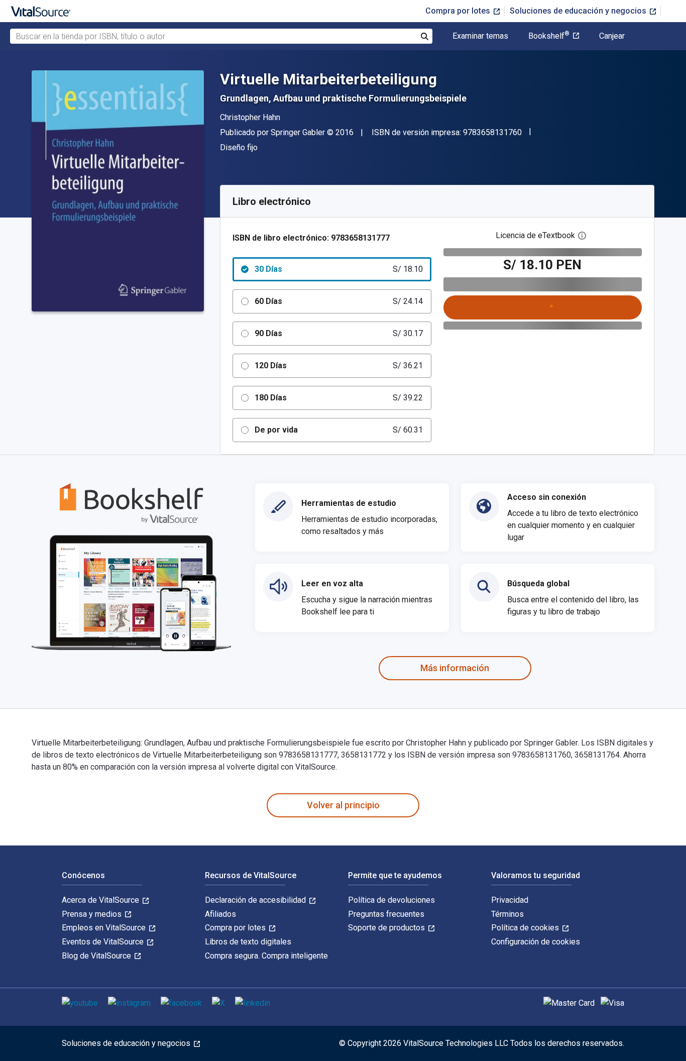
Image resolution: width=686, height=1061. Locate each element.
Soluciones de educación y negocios (579, 11)
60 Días (339, 301)
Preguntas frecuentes (386, 914)
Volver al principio (343, 805)
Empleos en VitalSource (105, 927)
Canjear (612, 36)
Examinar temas (480, 36)
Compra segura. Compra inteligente (266, 956)
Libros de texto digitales (248, 941)
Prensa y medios (93, 914)
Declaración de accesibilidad (256, 900)
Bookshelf (548, 36)
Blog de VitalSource (97, 956)
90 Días (339, 333)
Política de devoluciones (391, 900)
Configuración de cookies (535, 941)
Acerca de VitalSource (101, 900)
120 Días (339, 365)
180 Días (339, 397)
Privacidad (509, 900)
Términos (507, 914)
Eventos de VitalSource (104, 941)
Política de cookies (526, 927)
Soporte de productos (387, 927)
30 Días (339, 269)
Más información (454, 668)
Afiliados (220, 914)
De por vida (339, 430)
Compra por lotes (458, 11)
